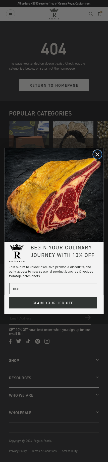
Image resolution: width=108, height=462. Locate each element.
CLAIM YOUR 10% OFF (53, 303)
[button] (54, 195)
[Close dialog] (97, 154)
